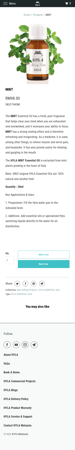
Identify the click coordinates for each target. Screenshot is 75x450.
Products (38, 14)
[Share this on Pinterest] (33, 283)
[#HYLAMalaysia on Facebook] (8, 344)
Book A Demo (12, 372)
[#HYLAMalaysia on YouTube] (17, 344)
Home (27, 14)
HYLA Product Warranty (17, 408)
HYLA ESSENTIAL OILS (49, 290)
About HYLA (11, 354)
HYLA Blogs (11, 390)
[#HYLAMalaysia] (37, 3)
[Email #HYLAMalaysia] (35, 344)
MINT (9, 89)
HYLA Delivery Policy (16, 399)
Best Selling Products (27, 290)
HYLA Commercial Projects (19, 381)
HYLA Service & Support (18, 416)
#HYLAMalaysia (20, 434)
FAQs (7, 363)
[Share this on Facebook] (25, 283)
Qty (7, 253)
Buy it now (43, 264)
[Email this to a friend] (41, 283)
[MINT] (37, 52)
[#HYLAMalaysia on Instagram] (26, 344)
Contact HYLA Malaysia (17, 425)
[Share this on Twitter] (17, 283)
